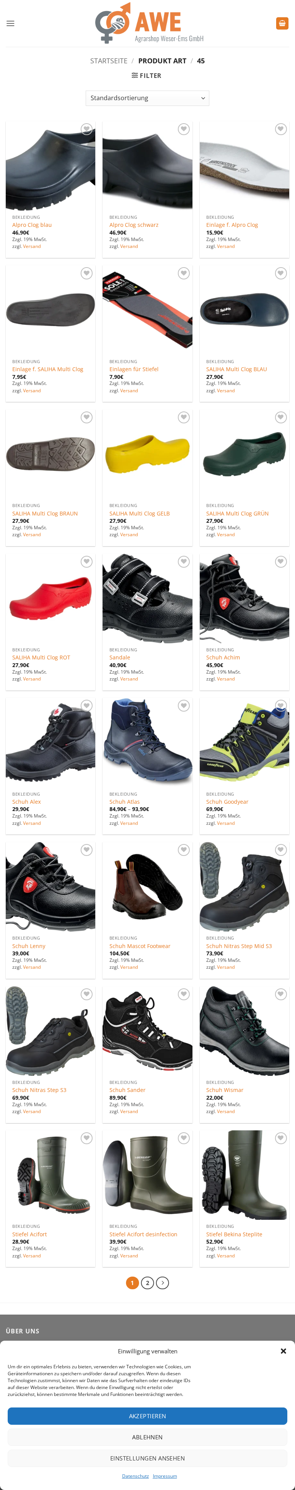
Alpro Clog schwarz (134, 224)
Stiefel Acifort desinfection (143, 1234)
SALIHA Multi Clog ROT (41, 657)
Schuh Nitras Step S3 (39, 1090)
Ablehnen (147, 1437)
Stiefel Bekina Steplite (234, 1234)
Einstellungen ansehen (147, 1458)
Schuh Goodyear (227, 801)
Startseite (109, 60)
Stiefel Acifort (29, 1234)
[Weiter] (162, 1283)
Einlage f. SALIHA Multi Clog (47, 369)
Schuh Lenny (28, 946)
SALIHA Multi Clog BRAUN (45, 513)
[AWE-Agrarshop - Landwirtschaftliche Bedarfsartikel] (148, 23)
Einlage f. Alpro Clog (232, 224)
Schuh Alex (26, 801)
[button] (283, 1351)
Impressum (165, 1476)
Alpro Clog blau (32, 224)
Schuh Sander (127, 1090)
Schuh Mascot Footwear (140, 946)
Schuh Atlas (124, 801)
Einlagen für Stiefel (134, 369)
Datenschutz (135, 1476)
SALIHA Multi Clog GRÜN (237, 513)
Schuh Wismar (225, 1090)
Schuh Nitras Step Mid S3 (239, 946)
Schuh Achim (223, 657)
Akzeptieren (147, 1416)
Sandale (119, 657)
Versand (32, 246)
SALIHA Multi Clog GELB (139, 513)
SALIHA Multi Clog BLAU (236, 369)
